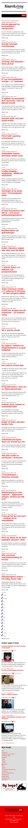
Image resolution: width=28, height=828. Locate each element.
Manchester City (6, 778)
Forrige (5, 598)
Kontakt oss (4, 752)
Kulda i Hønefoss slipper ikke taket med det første (13, 249)
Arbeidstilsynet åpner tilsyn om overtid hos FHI (13, 441)
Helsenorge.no (5, 774)
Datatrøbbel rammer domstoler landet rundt (12, 154)
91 (4, 604)
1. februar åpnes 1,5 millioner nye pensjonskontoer (11, 269)
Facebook (4, 757)
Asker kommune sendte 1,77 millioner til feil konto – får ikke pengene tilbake (13, 291)
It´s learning (4, 771)
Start (5, 595)
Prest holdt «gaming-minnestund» (11, 137)
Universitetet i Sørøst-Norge (8, 769)
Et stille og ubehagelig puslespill (12, 670)
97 (4, 623)
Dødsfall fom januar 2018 (8, 754)
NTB (14, 650)
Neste (5, 633)
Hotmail (3, 760)
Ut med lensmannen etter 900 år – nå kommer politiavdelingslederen (13, 213)
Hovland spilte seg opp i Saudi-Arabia (13, 119)
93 (4, 611)
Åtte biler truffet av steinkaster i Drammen (12, 456)
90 (4, 601)
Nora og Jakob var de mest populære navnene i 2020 (14, 539)
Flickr (3, 766)
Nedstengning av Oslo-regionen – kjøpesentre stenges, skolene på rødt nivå (13, 495)
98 (4, 626)
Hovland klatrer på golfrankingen (10, 231)
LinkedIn (4, 767)
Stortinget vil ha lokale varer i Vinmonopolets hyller (12, 193)
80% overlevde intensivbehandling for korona (12, 557)
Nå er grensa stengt (11, 330)
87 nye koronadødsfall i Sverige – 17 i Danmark (12, 80)
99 (4, 629)
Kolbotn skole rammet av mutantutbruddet (13, 405)
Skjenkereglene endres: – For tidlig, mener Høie (13, 578)
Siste (5, 636)
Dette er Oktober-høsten (10, 694)
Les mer (4, 40)
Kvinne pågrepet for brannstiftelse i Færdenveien (11, 26)
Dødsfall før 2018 (6, 755)
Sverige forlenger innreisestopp (10, 45)
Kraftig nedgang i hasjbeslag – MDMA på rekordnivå (12, 173)
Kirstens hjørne (5, 776)
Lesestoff (10, 673)
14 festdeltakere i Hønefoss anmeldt (10, 476)
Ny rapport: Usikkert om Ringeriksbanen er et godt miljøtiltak (13, 348)
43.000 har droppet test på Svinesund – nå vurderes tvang (14, 312)
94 (4, 614)
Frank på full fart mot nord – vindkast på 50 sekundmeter (14, 518)
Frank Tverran (17, 673)
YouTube (4, 762)
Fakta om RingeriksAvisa (8, 772)
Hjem (3, 750)
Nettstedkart (5, 779)
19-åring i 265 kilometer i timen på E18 (13, 63)
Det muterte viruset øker (13, 365)
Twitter (3, 759)
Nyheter (10, 650)
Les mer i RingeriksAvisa (8, 668)
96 (4, 620)
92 (4, 608)
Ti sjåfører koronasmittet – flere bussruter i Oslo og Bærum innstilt (14, 101)
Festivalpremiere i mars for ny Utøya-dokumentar (14, 388)
